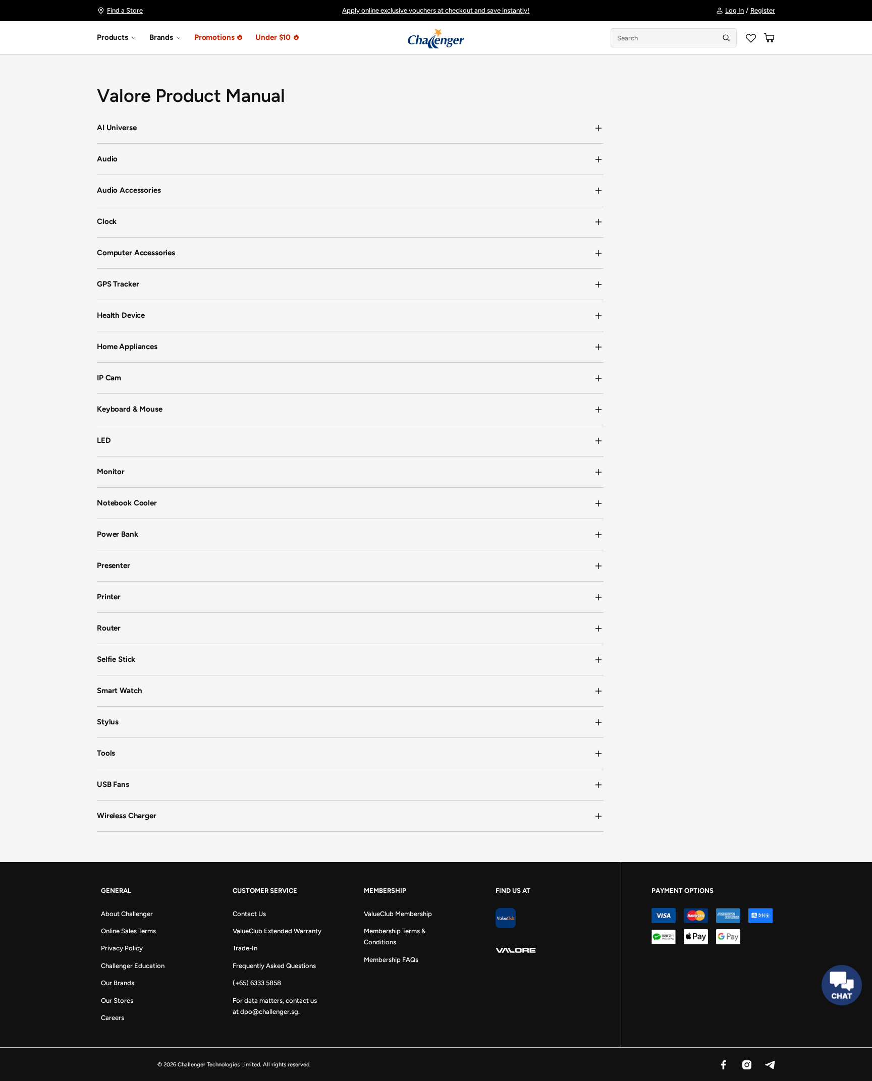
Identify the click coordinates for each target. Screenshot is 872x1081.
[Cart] (769, 38)
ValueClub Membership (398, 914)
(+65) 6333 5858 (257, 983)
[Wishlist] (751, 38)
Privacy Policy (122, 948)
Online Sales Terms (128, 931)
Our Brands (117, 983)
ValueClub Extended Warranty (277, 931)
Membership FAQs (391, 959)
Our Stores (117, 1000)
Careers (112, 1017)
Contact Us (249, 914)
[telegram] (769, 1064)
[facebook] (723, 1064)
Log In (734, 10)
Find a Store (125, 10)
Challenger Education (133, 966)
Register (762, 10)
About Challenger (127, 914)
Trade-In (245, 948)
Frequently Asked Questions (274, 966)
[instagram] (746, 1064)
